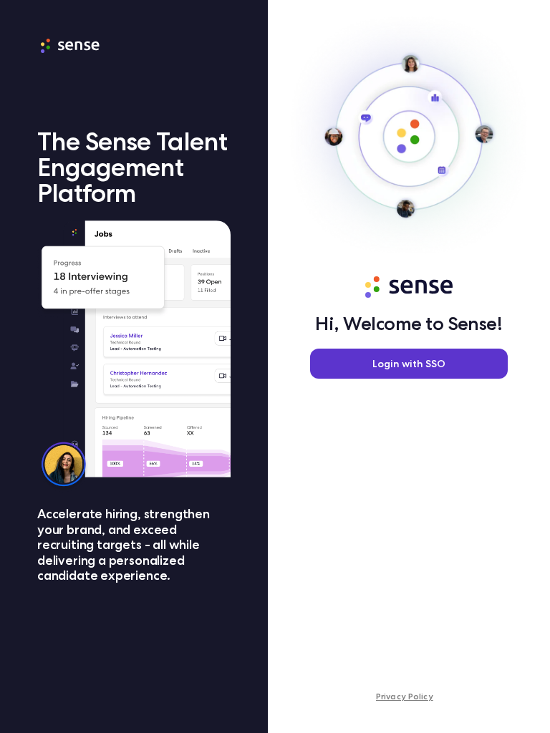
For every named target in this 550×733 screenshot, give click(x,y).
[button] (409, 364)
